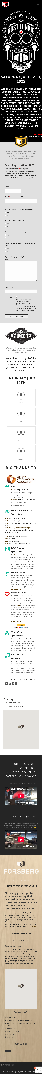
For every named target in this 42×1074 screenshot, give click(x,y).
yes (8, 212)
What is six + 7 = (11, 287)
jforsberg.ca (11, 1034)
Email (7, 197)
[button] (21, 727)
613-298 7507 (11, 1028)
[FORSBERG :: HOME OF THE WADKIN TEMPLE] (7, 1065)
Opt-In (13, 297)
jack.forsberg (11, 1037)
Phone (23, 197)
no (8, 215)
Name (7, 187)
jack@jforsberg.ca (13, 1031)
